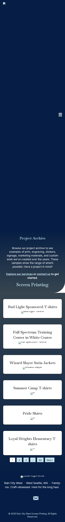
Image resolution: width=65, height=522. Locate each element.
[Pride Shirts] (32, 415)
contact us (43, 274)
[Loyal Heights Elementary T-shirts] (32, 443)
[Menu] (60, 114)
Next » (50, 460)
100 (40, 460)
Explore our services (19, 274)
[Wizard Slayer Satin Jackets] (32, 364)
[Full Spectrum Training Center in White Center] (32, 336)
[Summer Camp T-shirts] (32, 389)
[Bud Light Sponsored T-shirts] (32, 308)
